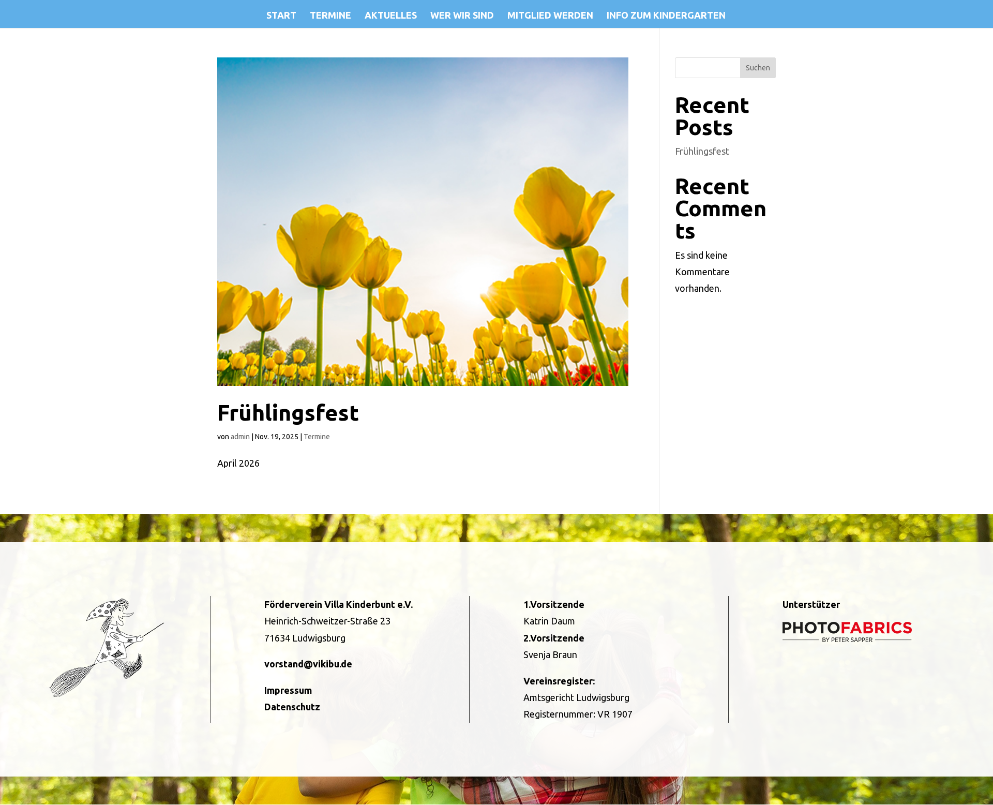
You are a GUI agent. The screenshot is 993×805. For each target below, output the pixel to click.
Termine (330, 15)
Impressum (288, 690)
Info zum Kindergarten (666, 15)
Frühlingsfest (288, 412)
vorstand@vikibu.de (308, 664)
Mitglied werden (550, 15)
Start (281, 15)
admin (240, 437)
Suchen (758, 68)
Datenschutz (292, 707)
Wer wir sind (462, 15)
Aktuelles (391, 15)
